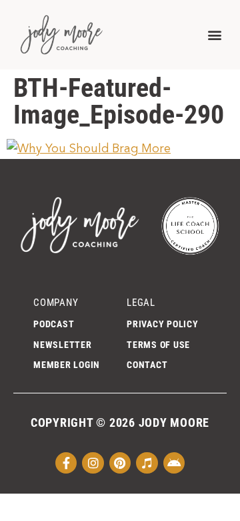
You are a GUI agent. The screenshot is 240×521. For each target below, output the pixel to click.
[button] (214, 34)
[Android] (174, 463)
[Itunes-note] (146, 463)
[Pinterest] (120, 463)
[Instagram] (92, 463)
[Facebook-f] (66, 463)
